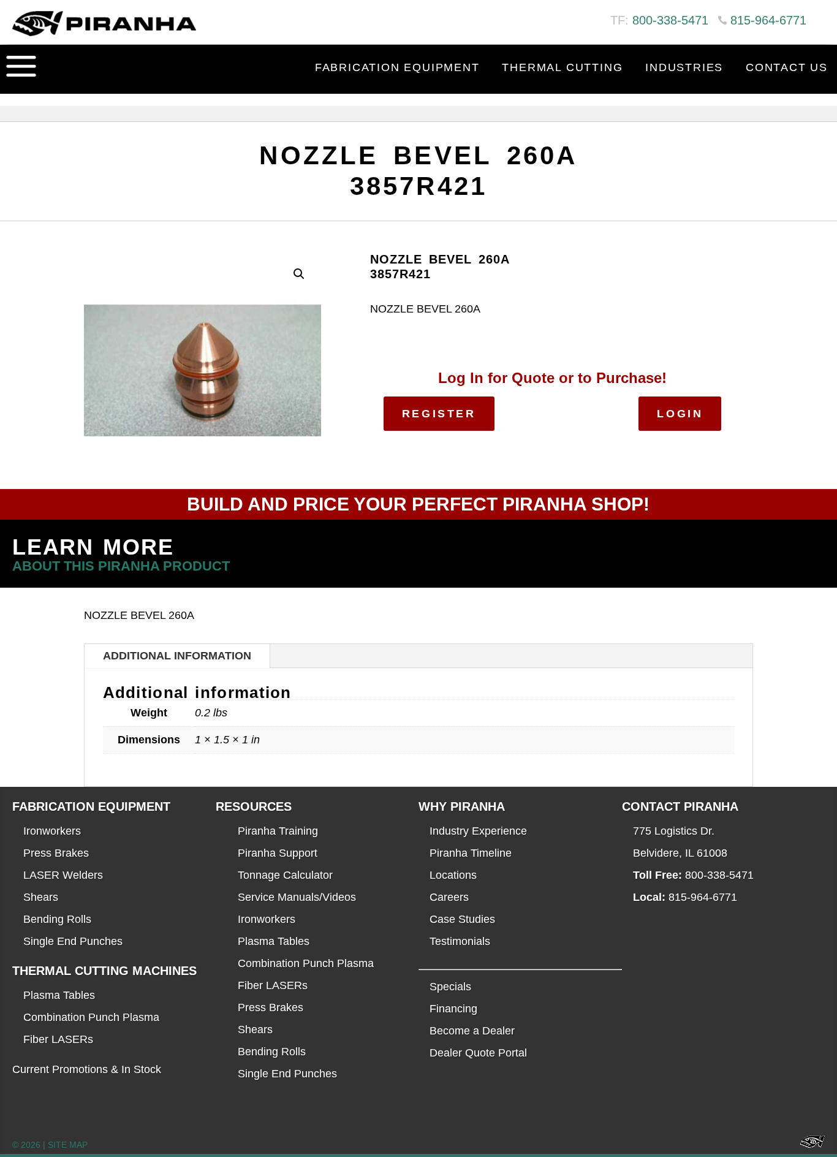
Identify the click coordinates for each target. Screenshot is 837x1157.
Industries (684, 67)
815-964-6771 (768, 20)
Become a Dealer (472, 1031)
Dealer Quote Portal (478, 1053)
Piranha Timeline (471, 853)
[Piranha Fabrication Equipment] (808, 1145)
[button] (299, 274)
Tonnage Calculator (285, 875)
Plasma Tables (59, 995)
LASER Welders (63, 875)
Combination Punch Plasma (91, 1017)
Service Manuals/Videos (297, 897)
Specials (450, 987)
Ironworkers (52, 831)
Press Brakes (56, 853)
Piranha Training (278, 831)
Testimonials (460, 941)
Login (680, 414)
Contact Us (787, 67)
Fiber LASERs (58, 1039)
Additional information (177, 656)
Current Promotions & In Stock (86, 1069)
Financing (453, 1009)
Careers (449, 897)
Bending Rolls (57, 919)
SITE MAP (68, 1145)
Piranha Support (277, 853)
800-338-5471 (670, 20)
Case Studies (462, 919)
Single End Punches (73, 941)
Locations (453, 875)
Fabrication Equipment (397, 67)
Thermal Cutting (562, 67)
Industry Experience (478, 831)
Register (439, 414)
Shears (40, 897)
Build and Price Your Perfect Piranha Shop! (418, 504)
